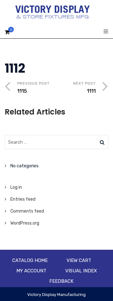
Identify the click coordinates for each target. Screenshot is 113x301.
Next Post (84, 87)
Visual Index (81, 271)
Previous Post (33, 87)
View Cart (79, 260)
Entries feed (22, 199)
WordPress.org (24, 223)
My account (31, 271)
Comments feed (27, 211)
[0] (7, 33)
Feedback (61, 281)
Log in (16, 187)
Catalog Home (30, 260)
